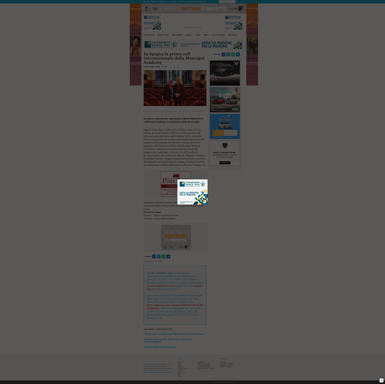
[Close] (207, 179)
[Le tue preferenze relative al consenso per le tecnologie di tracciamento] (381, 380)
